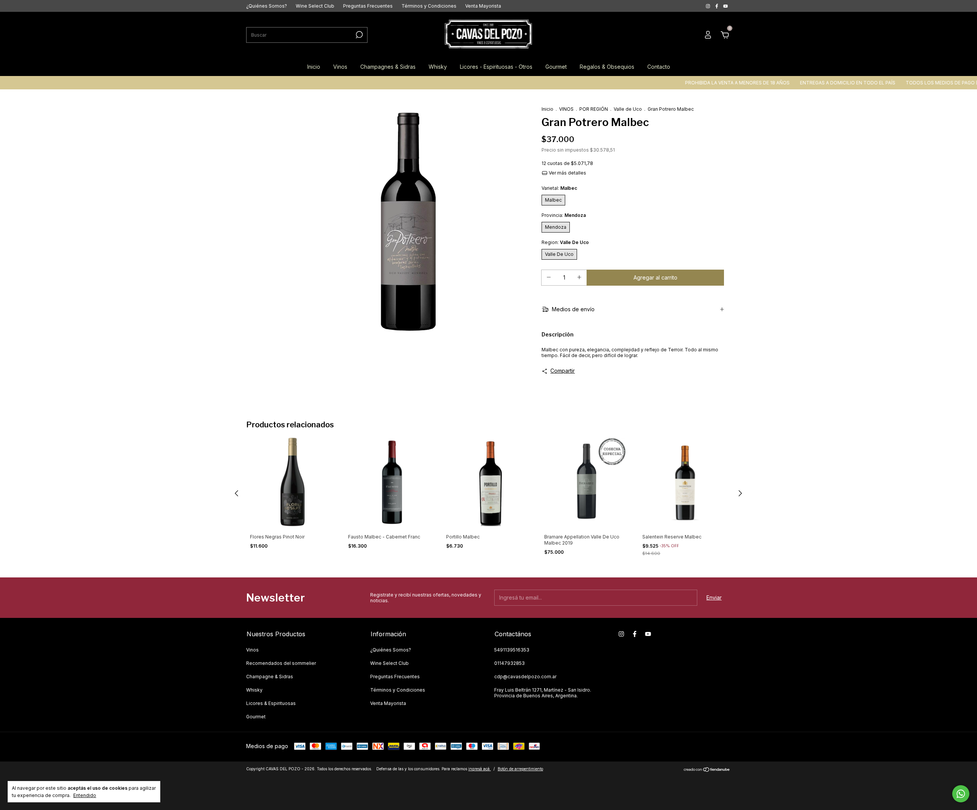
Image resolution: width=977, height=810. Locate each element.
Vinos (340, 66)
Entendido (84, 795)
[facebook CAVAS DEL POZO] (717, 6)
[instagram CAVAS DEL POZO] (708, 6)
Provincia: (564, 215)
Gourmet (556, 66)
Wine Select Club (315, 6)
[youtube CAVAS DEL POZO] (725, 6)
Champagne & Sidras (269, 676)
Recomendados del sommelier (281, 663)
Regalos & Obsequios (607, 66)
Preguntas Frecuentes (368, 6)
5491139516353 (511, 650)
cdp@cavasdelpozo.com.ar (525, 676)
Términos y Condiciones (428, 6)
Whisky (438, 66)
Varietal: (559, 188)
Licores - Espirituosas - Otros (496, 66)
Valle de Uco (628, 109)
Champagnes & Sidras (388, 66)
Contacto (658, 66)
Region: (565, 242)
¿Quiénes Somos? (266, 6)
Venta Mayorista (483, 6)
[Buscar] (358, 34)
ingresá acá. (479, 768)
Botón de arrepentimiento (520, 768)
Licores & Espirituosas (271, 703)
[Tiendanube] (707, 769)
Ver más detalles (567, 173)
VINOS (566, 109)
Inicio (313, 66)
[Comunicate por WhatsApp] (960, 793)
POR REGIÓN (593, 109)
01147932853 (509, 663)
